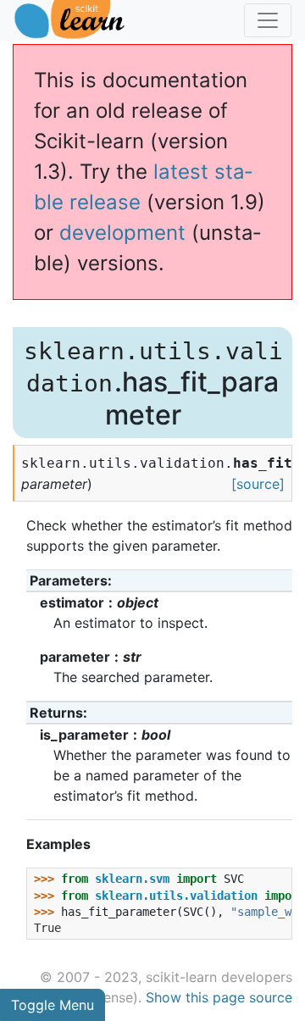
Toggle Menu (52, 1004)
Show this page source (219, 997)
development (122, 232)
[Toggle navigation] (267, 20)
